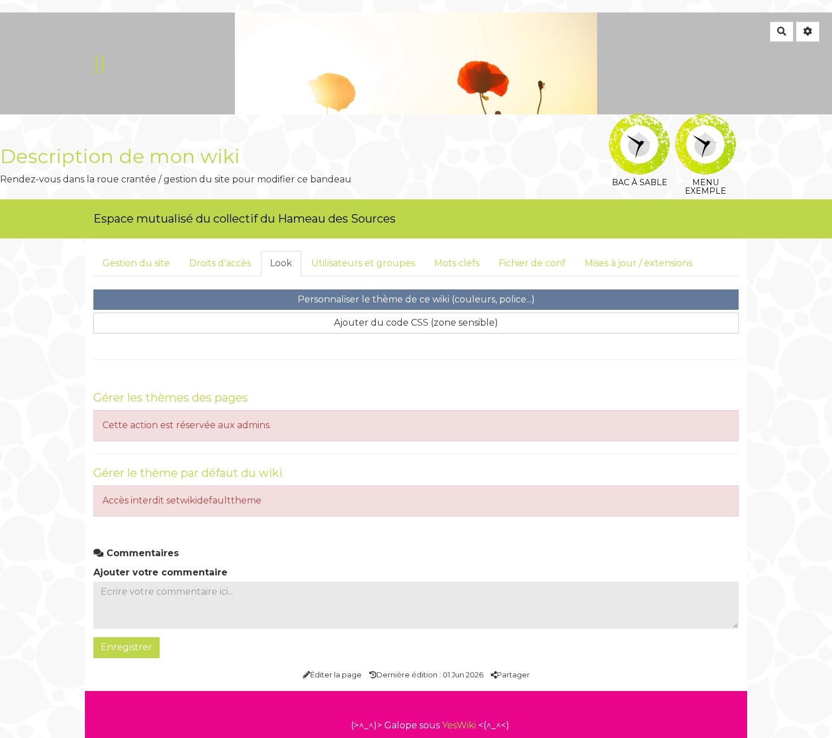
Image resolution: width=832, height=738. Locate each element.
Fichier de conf (532, 263)
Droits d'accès (220, 263)
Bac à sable (639, 122)
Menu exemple (705, 122)
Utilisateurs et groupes (363, 263)
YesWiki (459, 725)
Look (281, 263)
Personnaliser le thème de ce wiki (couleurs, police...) (416, 299)
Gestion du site (136, 263)
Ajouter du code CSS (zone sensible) (416, 322)
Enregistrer (126, 647)
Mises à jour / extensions (638, 263)
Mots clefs (456, 263)
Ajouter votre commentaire (160, 572)
